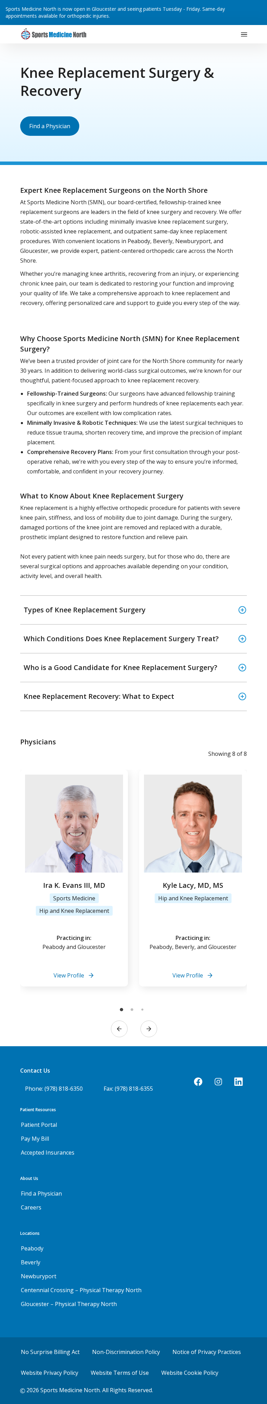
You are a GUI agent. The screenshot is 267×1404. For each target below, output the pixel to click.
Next (148, 1029)
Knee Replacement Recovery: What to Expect (99, 696)
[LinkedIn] (238, 1081)
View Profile (69, 975)
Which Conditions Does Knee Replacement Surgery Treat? (121, 638)
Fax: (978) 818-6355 (128, 1088)
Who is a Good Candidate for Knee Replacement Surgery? (120, 667)
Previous (119, 1029)
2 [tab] (131, 1009)
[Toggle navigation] (244, 34)
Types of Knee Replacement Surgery (85, 609)
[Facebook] (198, 1081)
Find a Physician (49, 126)
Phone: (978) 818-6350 (54, 1088)
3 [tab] (142, 1009)
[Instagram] (218, 1081)
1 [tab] (121, 1009)
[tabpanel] (74, 878)
